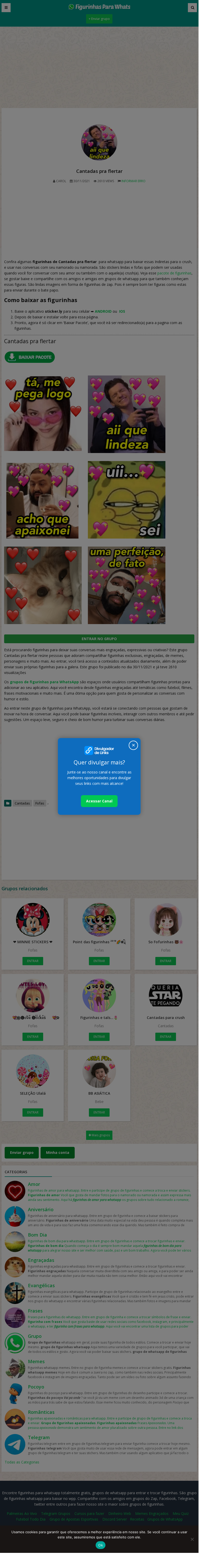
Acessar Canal (99, 801)
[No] (192, 1539)
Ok (100, 1545)
